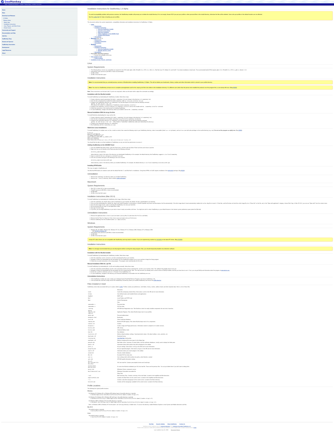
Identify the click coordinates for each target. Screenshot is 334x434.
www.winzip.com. (225, 270)
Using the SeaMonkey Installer (105, 29)
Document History (175, 430)
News (3, 12)
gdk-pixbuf (170, 170)
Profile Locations (98, 58)
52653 (240, 130)
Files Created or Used (96, 56)
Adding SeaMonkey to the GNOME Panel (108, 33)
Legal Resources (6, 50)
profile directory (157, 280)
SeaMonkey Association (8, 44)
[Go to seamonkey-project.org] (11, 3)
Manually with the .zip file (104, 50)
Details (195, 427)
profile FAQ (96, 17)
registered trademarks (165, 426)
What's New (7, 22)
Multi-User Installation (103, 32)
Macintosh (94, 38)
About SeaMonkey (172, 424)
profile (121, 286)
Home (6, 4)
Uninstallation (97, 36)
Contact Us (182, 424)
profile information (121, 178)
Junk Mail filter (121, 338)
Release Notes (28, 4)
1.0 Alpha (21, 4)
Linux (92, 24)
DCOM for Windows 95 (100, 231)
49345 (234, 87)
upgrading (159, 239)
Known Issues (7, 28)
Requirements (97, 26)
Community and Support (8, 30)
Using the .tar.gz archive (104, 30)
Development (5, 47)
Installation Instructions (10, 24)
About (3, 53)
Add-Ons (4, 36)
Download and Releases (13, 4)
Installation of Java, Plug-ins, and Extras (101, 59)
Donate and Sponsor (7, 41)
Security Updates (160, 424)
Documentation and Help (8, 33)
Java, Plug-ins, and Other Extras (12, 26)
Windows (93, 44)
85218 (182, 170)
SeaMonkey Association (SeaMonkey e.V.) (182, 426)
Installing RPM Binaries (104, 35)
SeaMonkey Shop (7, 38)
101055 (180, 239)
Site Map (151, 424)
